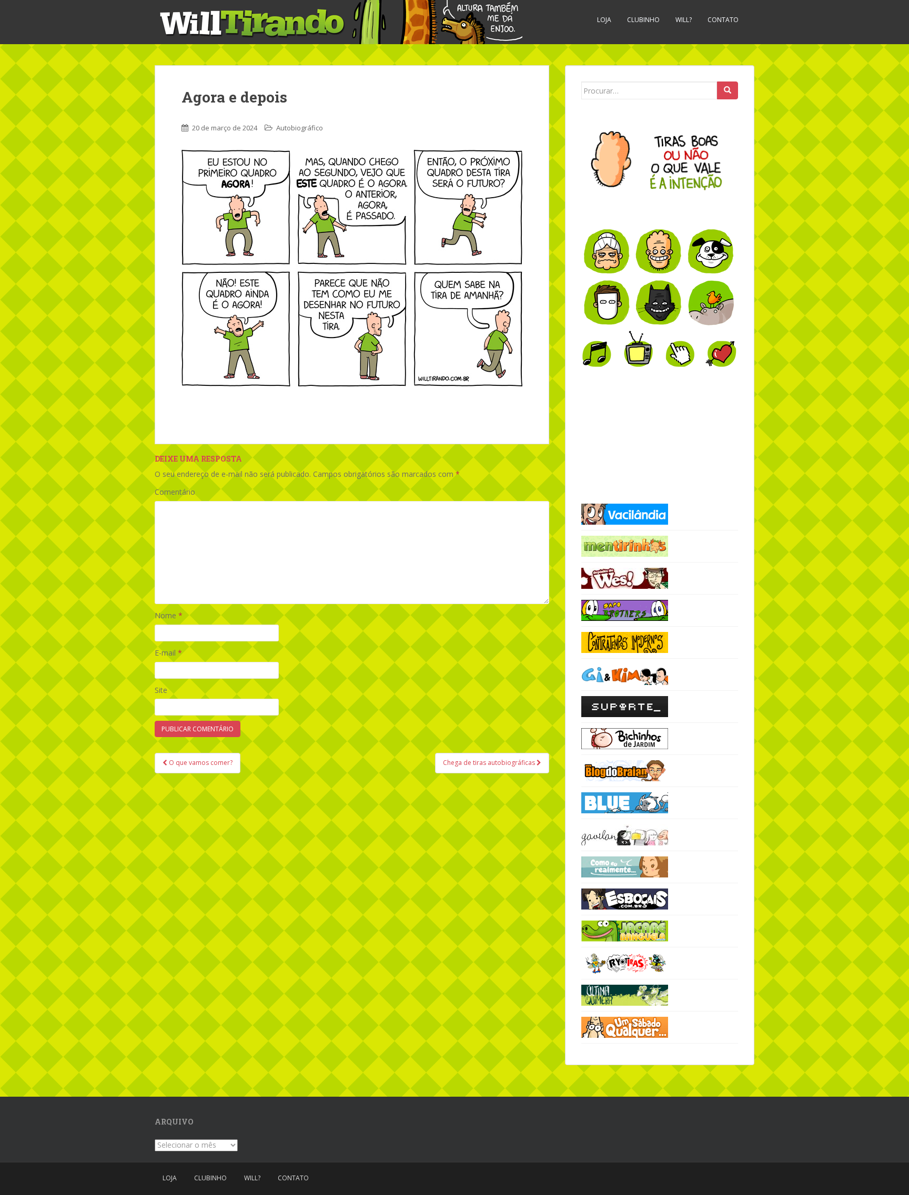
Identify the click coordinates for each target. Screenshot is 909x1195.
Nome (169, 615)
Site (161, 690)
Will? (683, 19)
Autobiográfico (299, 127)
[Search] (727, 90)
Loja (604, 19)
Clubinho (643, 19)
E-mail (168, 653)
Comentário (175, 492)
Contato (723, 19)
